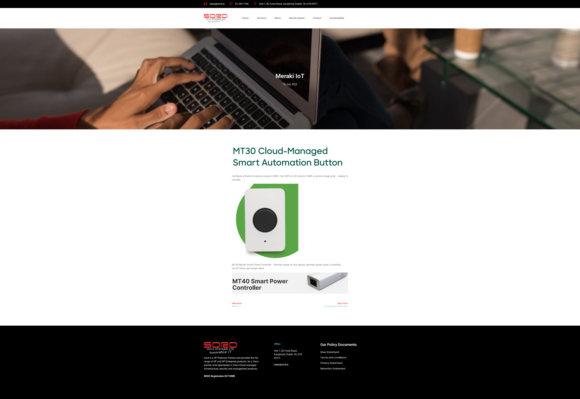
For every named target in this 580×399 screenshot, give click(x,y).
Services (261, 18)
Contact (317, 18)
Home (245, 18)
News (278, 18)
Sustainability (337, 18)
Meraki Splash (297, 18)
